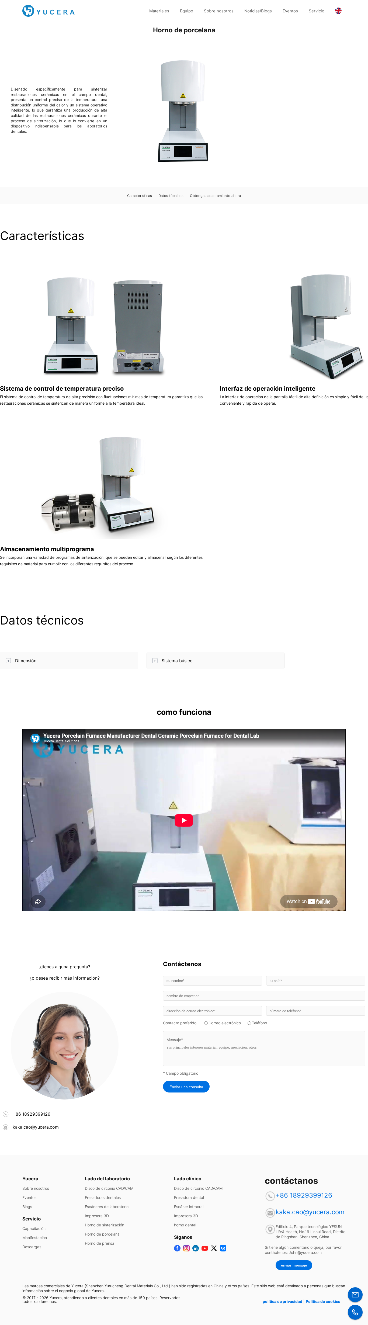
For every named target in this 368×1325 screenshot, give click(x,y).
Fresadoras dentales (103, 1197)
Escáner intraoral (188, 1207)
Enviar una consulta (186, 1087)
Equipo (186, 10)
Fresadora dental (189, 1197)
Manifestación (34, 1238)
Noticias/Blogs (258, 10)
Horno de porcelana (102, 1234)
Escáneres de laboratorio (107, 1207)
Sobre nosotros (219, 10)
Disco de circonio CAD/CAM (109, 1188)
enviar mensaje (294, 1265)
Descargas (31, 1247)
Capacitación (34, 1228)
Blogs (27, 1207)
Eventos (290, 10)
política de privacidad (282, 1301)
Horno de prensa (99, 1243)
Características (139, 195)
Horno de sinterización (104, 1225)
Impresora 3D (97, 1216)
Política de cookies (323, 1301)
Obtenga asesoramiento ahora (215, 195)
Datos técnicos (170, 195)
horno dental (185, 1225)
